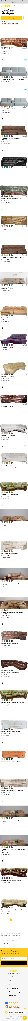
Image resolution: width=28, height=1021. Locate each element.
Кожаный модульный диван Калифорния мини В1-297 (12, 613)
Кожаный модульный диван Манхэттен (12, 790)
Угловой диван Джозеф (8, 435)
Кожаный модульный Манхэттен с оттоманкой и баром (10, 287)
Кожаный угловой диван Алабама (10, 731)
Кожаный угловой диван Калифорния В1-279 (13, 583)
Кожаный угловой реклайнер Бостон (11, 169)
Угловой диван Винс (7, 347)
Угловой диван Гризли (7, 376)
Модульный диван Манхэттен (9, 553)
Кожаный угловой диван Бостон (10, 672)
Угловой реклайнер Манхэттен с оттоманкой (10, 139)
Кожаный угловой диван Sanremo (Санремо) (13, 909)
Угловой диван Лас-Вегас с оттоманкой (12, 79)
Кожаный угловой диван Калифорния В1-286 (13, 820)
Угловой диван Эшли (7, 465)
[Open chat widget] (25, 1018)
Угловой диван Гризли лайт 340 (10, 494)
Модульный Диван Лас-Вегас (9, 109)
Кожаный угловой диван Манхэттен (11, 228)
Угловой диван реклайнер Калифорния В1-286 (13, 850)
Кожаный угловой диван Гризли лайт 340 (12, 702)
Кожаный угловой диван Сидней (10, 761)
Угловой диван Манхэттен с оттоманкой (12, 257)
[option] (14, 43)
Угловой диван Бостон (7, 406)
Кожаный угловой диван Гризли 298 (11, 50)
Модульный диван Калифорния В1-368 (12, 524)
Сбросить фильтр (5, 25)
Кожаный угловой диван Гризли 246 (11, 198)
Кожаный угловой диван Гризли (10, 643)
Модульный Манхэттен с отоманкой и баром (13, 317)
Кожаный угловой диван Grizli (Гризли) (12, 880)
